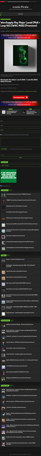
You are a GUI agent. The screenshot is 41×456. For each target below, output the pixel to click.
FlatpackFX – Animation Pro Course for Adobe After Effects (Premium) (21, 336)
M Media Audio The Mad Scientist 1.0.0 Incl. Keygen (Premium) (19, 217)
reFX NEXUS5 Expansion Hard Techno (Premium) (16, 366)
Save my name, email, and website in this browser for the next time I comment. (15, 134)
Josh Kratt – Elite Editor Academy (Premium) (16, 407)
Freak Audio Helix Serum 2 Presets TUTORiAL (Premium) (18, 194)
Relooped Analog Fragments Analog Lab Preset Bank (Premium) (18, 1)
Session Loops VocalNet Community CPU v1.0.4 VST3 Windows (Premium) (22, 223)
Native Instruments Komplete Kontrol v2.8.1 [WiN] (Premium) (32, 112)
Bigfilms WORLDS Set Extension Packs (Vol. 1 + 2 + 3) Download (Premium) (22, 360)
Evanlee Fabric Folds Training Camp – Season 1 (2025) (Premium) (20, 437)
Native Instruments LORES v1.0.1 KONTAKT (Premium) (17, 371)
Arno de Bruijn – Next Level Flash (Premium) (15, 348)
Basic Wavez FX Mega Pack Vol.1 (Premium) (15, 235)
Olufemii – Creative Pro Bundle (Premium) (15, 259)
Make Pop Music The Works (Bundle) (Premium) (16, 277)
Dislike (16, 31)
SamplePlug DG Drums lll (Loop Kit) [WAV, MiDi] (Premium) (12, 112)
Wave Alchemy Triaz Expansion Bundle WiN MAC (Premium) (19, 289)
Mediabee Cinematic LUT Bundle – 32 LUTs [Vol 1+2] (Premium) (19, 324)
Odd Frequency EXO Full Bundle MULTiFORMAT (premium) (18, 283)
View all (10, 190)
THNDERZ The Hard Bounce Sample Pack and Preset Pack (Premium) (21, 200)
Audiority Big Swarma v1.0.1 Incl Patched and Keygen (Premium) (20, 247)
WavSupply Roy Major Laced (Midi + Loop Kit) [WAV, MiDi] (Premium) (20, 24)
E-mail (1, 125)
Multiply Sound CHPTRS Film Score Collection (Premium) (18, 377)
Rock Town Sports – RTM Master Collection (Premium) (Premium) (20, 342)
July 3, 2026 (33, 1)
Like (12, 31)
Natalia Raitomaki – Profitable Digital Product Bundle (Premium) (20, 312)
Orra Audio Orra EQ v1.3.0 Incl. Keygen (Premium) (16, 212)
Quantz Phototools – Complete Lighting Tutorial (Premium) (19, 354)
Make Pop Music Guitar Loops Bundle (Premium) (16, 271)
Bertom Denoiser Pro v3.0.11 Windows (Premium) (16, 206)
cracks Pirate (20, 6)
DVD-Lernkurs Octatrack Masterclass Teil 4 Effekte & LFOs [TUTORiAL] (23, 91)
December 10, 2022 (4, 28)
